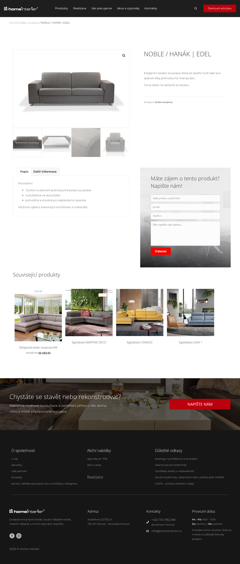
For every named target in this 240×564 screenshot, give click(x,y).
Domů (13, 22)
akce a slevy (94, 465)
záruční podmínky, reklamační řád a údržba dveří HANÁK (189, 477)
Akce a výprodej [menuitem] (128, 8)
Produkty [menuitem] (61, 8)
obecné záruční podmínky (171, 465)
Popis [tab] (24, 171)
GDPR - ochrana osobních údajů (174, 483)
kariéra (15, 483)
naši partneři (19, 471)
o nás (14, 458)
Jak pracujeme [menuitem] (101, 8)
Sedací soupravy (29, 22)
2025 (12, 549)
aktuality (16, 465)
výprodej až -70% (97, 458)
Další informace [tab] (45, 171)
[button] (124, 55)
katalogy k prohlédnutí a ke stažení (176, 458)
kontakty (16, 477)
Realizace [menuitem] (79, 8)
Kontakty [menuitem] (150, 8)
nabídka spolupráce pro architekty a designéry (49, 483)
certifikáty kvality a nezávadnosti (174, 471)
